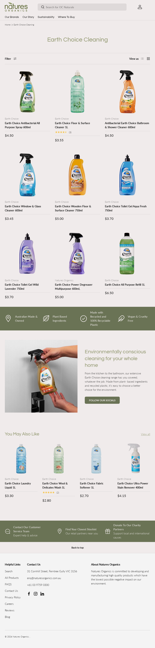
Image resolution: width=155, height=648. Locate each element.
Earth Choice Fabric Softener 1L (91, 485)
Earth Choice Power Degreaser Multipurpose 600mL (73, 286)
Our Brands (12, 17)
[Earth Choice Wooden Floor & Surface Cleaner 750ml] (77, 175)
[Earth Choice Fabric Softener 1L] (96, 458)
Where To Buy (66, 17)
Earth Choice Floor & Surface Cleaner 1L (72, 125)
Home (7, 25)
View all (145, 434)
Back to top (77, 547)
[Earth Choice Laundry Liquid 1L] (21, 458)
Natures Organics (21, 636)
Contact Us (11, 590)
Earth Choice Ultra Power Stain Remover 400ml (132, 485)
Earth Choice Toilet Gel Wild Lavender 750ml (22, 286)
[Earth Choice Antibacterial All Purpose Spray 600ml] (27, 91)
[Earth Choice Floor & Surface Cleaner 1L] (77, 91)
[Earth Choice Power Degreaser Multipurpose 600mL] (77, 253)
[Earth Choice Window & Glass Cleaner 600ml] (27, 175)
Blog (7, 616)
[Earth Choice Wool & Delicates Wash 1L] (58, 458)
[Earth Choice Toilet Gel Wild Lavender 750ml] (27, 253)
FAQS (8, 584)
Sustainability (46, 17)
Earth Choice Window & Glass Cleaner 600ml (23, 208)
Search (9, 571)
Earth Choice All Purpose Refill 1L (125, 284)
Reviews (9, 610)
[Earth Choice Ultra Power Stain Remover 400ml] (133, 458)
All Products (12, 577)
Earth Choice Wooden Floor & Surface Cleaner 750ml (73, 208)
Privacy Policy (13, 597)
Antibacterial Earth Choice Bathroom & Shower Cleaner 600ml (127, 125)
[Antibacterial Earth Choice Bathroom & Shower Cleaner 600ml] (127, 91)
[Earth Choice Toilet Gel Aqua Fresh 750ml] (127, 175)
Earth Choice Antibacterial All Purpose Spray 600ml (22, 125)
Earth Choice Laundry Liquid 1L (18, 485)
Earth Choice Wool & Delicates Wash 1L (55, 485)
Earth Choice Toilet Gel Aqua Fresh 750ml (126, 208)
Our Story (28, 17)
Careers (9, 603)
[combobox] (82, 7)
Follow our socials (102, 400)
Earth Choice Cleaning (24, 25)
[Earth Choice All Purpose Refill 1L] (127, 253)
